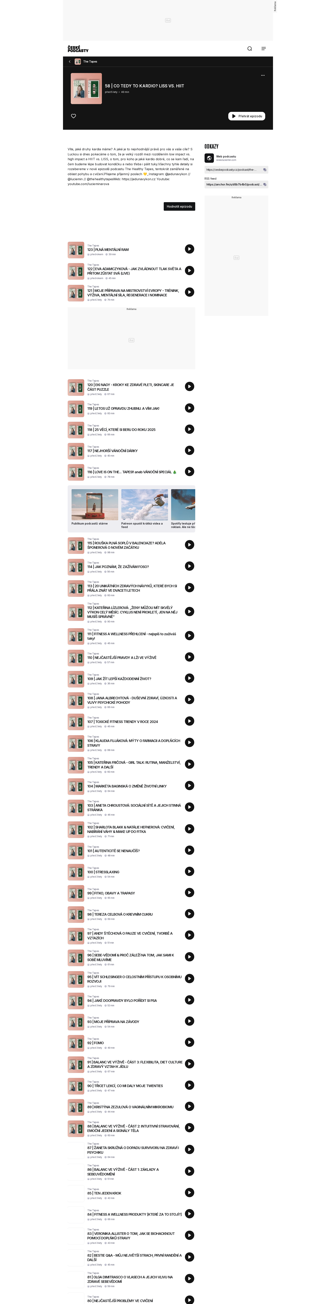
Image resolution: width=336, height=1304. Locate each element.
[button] (249, 48)
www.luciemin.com (226, 159)
